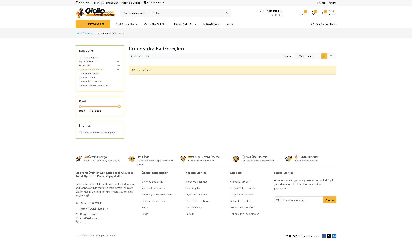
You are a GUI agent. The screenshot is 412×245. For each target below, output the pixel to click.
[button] (327, 13)
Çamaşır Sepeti (87, 77)
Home (79, 33)
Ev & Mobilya (90, 61)
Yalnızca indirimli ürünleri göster (99, 132)
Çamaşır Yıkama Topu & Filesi (94, 85)
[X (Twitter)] (329, 236)
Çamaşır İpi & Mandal (90, 81)
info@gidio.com (89, 218)
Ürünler (89, 33)
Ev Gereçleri (85, 65)
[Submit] (227, 13)
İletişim (230, 24)
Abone (329, 199)
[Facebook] (324, 236)
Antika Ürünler (211, 24)
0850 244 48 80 (94, 208)
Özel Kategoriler (125, 24)
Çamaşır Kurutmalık (89, 73)
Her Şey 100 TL (156, 24)
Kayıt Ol (332, 3)
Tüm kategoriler (92, 57)
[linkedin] (334, 236)
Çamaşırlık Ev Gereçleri (91, 69)
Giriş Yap (321, 3)
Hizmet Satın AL (183, 24)
